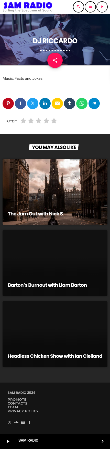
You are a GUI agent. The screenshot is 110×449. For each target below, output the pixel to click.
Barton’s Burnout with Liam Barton (47, 285)
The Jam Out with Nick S (35, 213)
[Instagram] (23, 423)
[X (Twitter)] (10, 423)
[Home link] (27, 7)
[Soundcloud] (16, 423)
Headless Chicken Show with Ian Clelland (55, 356)
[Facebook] (30, 423)
